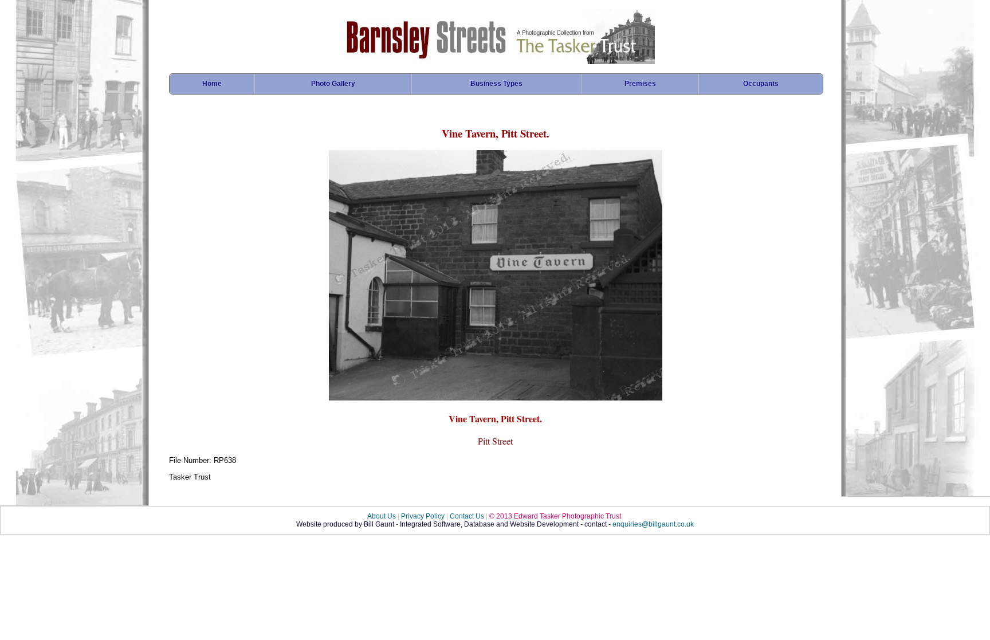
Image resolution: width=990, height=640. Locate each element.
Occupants (761, 84)
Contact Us (467, 516)
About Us (381, 516)
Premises (640, 84)
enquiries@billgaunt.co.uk (653, 524)
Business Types (496, 84)
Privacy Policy (423, 516)
